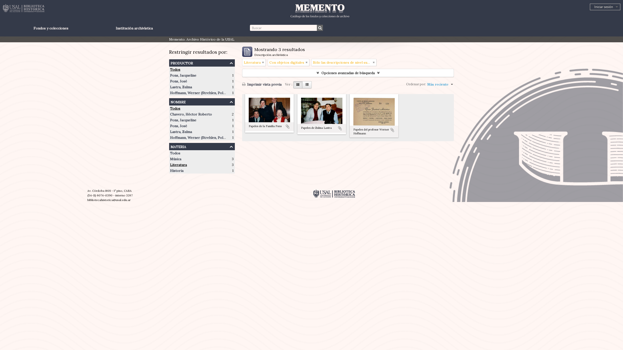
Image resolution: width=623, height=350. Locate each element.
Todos (175, 69)
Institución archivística (134, 28)
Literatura (178, 165)
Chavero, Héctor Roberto (191, 114)
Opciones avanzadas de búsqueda (348, 73)
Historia (176, 170)
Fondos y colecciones (51, 28)
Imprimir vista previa (264, 84)
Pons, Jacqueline (183, 75)
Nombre (178, 101)
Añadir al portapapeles (287, 126)
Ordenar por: (416, 84)
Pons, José (178, 81)
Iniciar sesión (603, 7)
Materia (178, 146)
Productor (182, 63)
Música (175, 159)
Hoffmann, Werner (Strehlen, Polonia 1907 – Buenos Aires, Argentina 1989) (230, 93)
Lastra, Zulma (181, 87)
